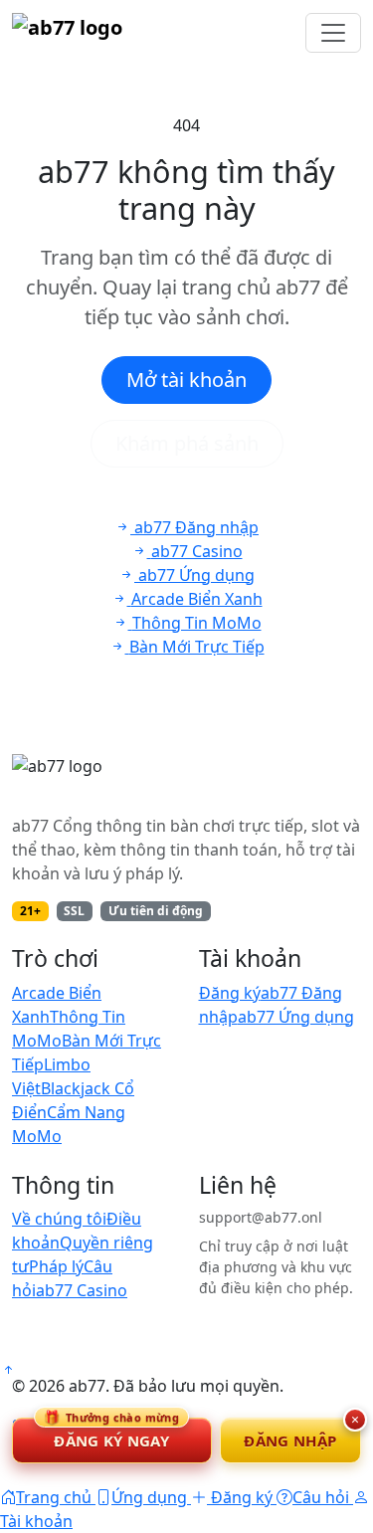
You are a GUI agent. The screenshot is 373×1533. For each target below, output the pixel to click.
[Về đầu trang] (8, 1370)
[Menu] (333, 33)
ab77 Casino (81, 1290)
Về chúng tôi (59, 1219)
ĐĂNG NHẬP (290, 1440)
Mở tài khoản (186, 379)
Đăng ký (230, 993)
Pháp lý (56, 1266)
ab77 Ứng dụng (296, 1017)
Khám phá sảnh (187, 443)
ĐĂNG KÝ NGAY (111, 1434)
